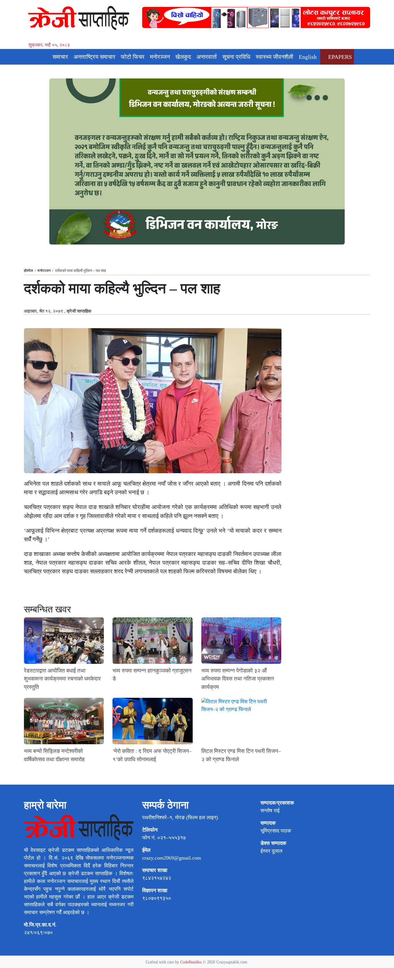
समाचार (60, 57)
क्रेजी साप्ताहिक (79, 311)
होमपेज (28, 270)
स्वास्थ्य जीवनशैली (274, 57)
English (308, 57)
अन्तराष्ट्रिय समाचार (94, 57)
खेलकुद (183, 57)
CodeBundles (191, 962)
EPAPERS (339, 57)
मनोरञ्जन (160, 57)
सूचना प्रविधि (236, 57)
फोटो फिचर (133, 57)
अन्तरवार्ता (206, 57)
